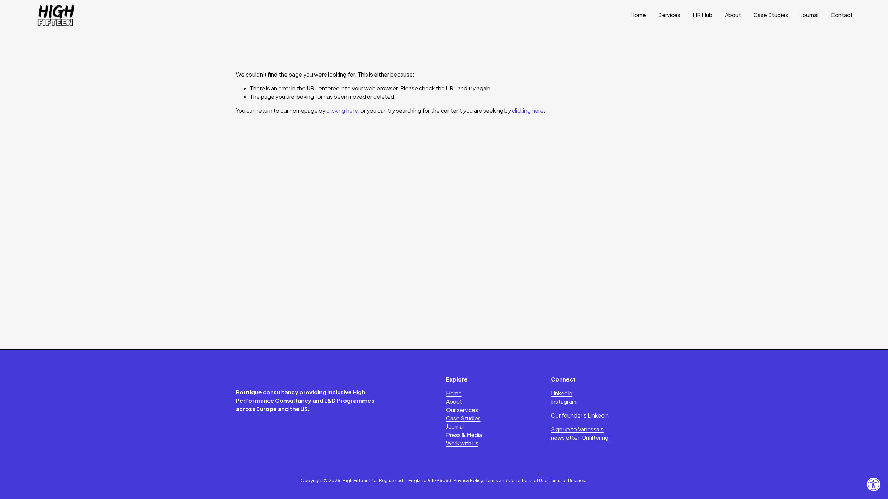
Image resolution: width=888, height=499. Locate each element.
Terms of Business (568, 480)
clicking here (342, 110)
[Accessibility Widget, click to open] (873, 484)
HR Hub (702, 14)
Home (638, 14)
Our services (462, 409)
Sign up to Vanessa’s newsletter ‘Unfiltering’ (580, 433)
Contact (842, 14)
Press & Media (464, 434)
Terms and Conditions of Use (516, 480)
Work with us (462, 443)
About (733, 14)
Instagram (564, 401)
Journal (809, 14)
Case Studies (770, 14)
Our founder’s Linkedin (580, 415)
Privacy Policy (468, 480)
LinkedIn (561, 393)
